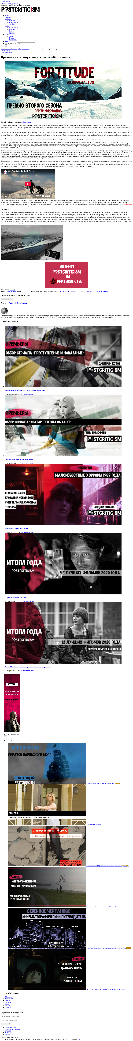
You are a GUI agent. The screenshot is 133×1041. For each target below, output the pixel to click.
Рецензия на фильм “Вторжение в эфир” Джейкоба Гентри (105, 989)
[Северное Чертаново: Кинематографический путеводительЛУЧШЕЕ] (47, 948)
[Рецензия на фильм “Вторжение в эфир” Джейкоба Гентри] (47, 989)
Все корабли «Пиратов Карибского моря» (102, 783)
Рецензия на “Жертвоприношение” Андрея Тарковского (105, 907)
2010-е (12, 290)
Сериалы (73, 291)
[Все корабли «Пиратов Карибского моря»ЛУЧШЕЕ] (47, 783)
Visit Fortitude (127, 204)
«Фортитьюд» (27, 122)
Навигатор (8, 1032)
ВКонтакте (8, 997)
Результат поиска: (10, 43)
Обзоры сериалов (6, 52)
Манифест (8, 1034)
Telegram (7, 1000)
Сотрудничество (10, 1027)
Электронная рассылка (12, 1029)
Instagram (8, 1007)
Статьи (79, 291)
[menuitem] (8, 15)
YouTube (7, 1005)
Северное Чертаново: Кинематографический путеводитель (108, 948)
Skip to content (5, 1)
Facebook (8, 1002)
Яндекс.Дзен (9, 998)
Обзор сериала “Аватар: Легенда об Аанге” (20, 459)
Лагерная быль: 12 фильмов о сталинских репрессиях (106, 866)
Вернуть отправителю (93, 824)
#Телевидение (97, 291)
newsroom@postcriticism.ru (9, 3)
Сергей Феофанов (12, 291)
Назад (3, 50)
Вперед (7, 50)
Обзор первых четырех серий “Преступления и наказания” (25, 390)
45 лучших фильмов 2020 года (15, 598)
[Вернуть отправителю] (47, 824)
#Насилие (89, 291)
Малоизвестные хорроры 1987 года (17, 528)
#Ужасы (105, 291)
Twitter (7, 1004)
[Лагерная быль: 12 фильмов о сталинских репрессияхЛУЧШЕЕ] (47, 866)
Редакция (8, 1031)
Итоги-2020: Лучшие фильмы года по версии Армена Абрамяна (27, 667)
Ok (79, 1039)
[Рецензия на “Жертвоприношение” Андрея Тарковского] (47, 907)
